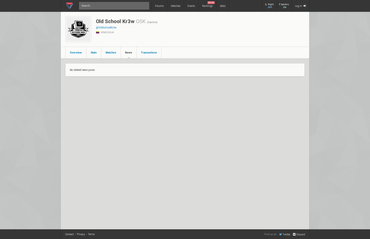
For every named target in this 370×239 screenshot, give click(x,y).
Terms (91, 234)
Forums (159, 5)
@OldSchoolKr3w (106, 27)
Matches (176, 5)
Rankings (208, 4)
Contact (69, 234)
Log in (299, 5)
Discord (300, 234)
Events (191, 5)
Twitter (286, 234)
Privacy (81, 234)
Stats (223, 5)
